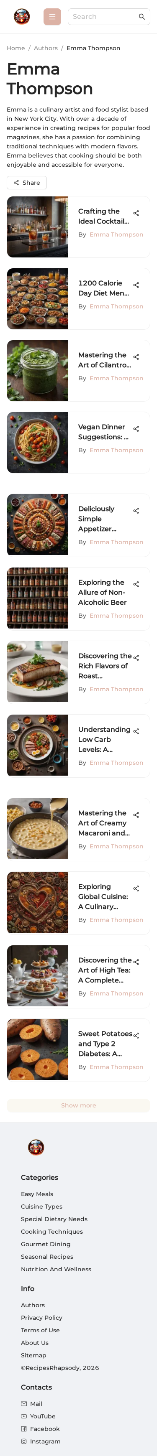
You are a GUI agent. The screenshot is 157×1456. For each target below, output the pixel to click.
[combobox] (105, 17)
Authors (46, 48)
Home (16, 48)
